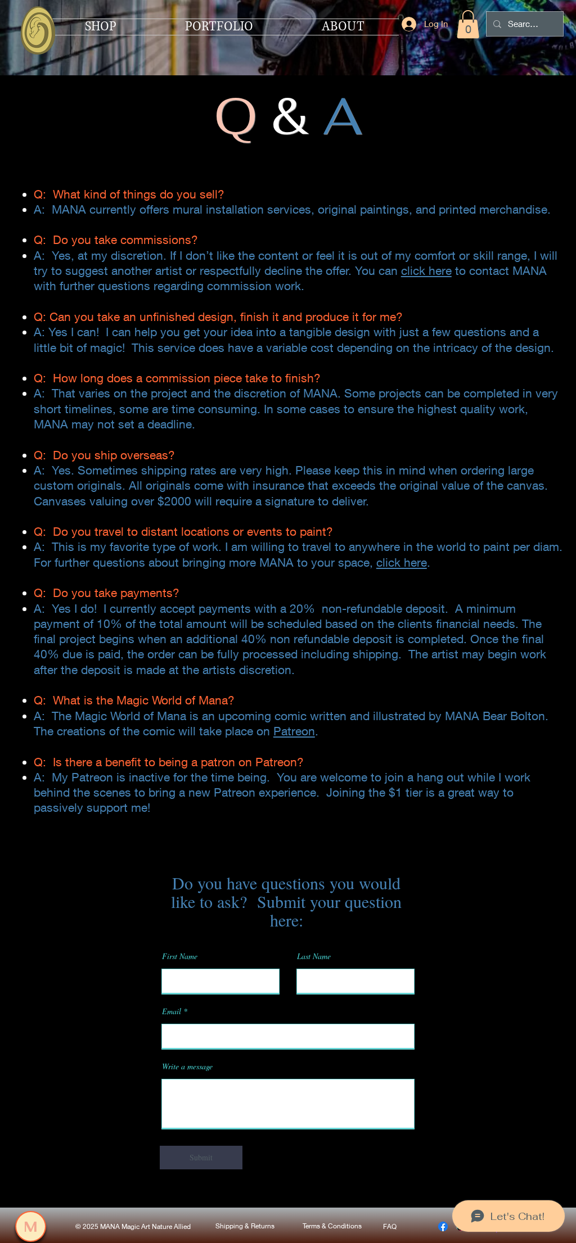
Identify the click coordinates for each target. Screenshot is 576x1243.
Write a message (187, 1066)
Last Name (314, 956)
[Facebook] (442, 1226)
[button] (468, 24)
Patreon (294, 731)
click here (426, 271)
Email (171, 1011)
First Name (179, 956)
